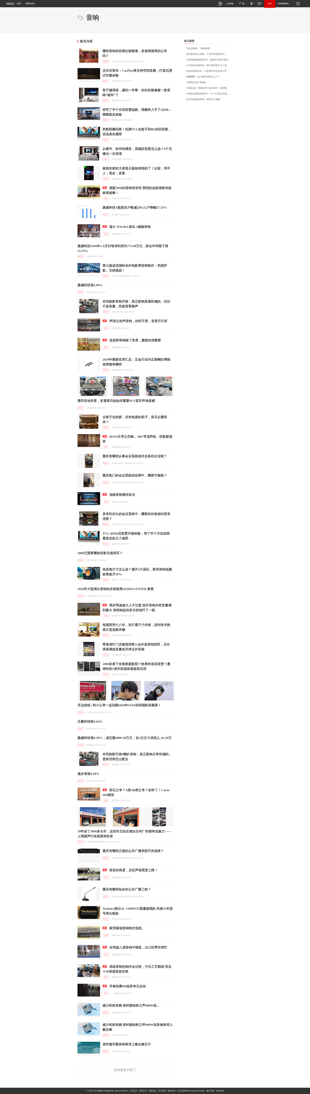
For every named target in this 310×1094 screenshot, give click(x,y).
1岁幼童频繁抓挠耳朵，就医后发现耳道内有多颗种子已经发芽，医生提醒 (209, 60)
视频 (106, 198)
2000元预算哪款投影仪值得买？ (100, 553)
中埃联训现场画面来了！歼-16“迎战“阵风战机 (209, 93)
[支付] (252, 3)
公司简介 (133, 1091)
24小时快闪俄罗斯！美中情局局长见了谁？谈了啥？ (209, 65)
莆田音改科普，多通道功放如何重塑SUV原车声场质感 (116, 400)
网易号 (106, 61)
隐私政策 (172, 1091)
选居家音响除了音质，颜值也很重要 (135, 340)
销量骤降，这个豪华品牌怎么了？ (203, 77)
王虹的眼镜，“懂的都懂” (198, 48)
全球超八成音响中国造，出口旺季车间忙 (138, 947)
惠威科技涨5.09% (90, 285)
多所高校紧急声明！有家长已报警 (203, 99)
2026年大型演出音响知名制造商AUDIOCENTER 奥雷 (116, 589)
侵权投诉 (220, 1091)
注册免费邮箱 (283, 3)
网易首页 (10, 3)
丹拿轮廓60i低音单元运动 (127, 986)
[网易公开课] (230, 3)
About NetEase (121, 1091)
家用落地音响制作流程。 (127, 928)
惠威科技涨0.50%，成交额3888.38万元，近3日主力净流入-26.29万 (124, 738)
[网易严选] (242, 3)
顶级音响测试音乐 (122, 494)
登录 (270, 3)
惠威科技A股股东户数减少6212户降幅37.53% (135, 207)
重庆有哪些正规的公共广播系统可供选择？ (133, 851)
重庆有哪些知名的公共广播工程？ (127, 889)
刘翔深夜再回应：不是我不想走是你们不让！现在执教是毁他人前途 (209, 71)
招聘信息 (152, 1091)
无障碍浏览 (30, 3)
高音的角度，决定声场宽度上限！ (133, 870)
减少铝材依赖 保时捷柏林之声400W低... (131, 1005)
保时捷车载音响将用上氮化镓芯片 (127, 1044)
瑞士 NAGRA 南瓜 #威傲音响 (130, 226)
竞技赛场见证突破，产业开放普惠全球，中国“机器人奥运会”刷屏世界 (209, 54)
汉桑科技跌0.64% (90, 721)
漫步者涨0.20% (88, 773)
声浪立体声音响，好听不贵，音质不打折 (138, 321)
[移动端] (220, 3)
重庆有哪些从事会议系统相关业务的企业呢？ (135, 456)
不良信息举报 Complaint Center (191, 1091)
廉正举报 (210, 1091)
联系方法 (143, 1091)
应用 (19, 3)
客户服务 (162, 1091)
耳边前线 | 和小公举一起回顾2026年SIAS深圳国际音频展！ (119, 705)
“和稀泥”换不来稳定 (196, 82)
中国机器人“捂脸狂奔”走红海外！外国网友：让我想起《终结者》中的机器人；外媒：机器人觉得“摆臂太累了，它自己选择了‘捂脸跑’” (209, 88)
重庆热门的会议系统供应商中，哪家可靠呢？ (135, 475)
